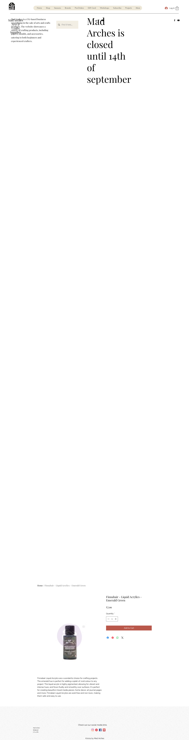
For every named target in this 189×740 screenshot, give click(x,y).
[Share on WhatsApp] (117, 637)
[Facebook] (174, 20)
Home (40, 585)
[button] (57, 8)
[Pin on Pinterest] (112, 637)
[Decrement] (108, 619)
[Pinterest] (96, 730)
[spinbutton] (112, 619)
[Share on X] (122, 637)
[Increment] (116, 619)
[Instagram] (92, 730)
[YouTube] (178, 20)
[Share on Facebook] (107, 637)
